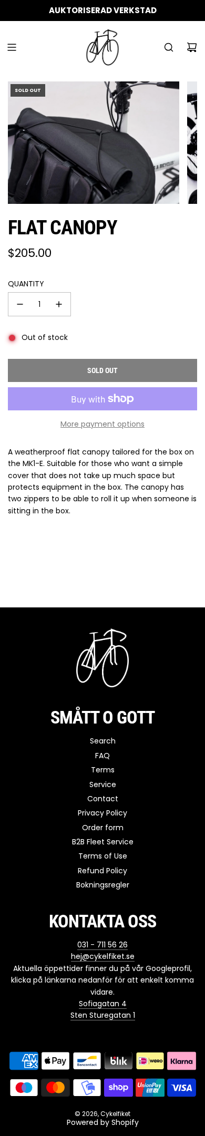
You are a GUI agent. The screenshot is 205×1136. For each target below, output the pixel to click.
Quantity (26, 283)
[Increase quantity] (58, 304)
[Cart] (191, 47)
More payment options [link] (102, 424)
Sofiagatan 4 (103, 1003)
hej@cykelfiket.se (103, 956)
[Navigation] (11, 47)
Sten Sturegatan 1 (102, 1015)
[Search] (168, 47)
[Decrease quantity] (20, 304)
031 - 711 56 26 (102, 944)
